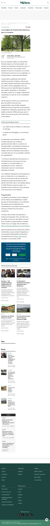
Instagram (20, 494)
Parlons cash (38, 8)
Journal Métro (12, 426)
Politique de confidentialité (7, 504)
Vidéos (3, 480)
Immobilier (30, 8)
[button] (1, 2)
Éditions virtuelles (38, 471)
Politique (3, 278)
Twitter (19, 492)
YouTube (20, 500)
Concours (4, 477)
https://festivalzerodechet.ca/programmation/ (15, 226)
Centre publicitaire (6, 494)
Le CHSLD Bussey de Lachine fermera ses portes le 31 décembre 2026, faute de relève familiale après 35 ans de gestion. (8, 323)
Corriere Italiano (37, 480)
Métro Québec (37, 477)
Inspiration (23, 8)
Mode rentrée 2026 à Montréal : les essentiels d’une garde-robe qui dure (8, 422)
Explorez (46, 8)
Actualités (4, 8)
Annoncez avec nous (6, 492)
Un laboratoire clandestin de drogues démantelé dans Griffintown (23, 283)
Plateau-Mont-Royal (20, 236)
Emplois (3, 471)
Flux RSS (20, 474)
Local (6, 23)
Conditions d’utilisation (7, 502)
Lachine (2, 313)
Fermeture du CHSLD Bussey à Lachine (7, 317)
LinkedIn (20, 503)
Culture (16, 8)
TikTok (19, 497)
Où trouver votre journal (39, 474)
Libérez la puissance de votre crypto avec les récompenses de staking (8, 445)
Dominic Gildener (10, 56)
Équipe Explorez (5, 450)
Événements (4, 474)
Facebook (20, 489)
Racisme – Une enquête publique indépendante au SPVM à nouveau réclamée (6, 284)
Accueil (2, 23)
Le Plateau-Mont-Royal (12, 23)
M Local (11, 8)
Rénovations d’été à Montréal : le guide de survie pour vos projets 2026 (8, 433)
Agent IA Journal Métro (5, 300)
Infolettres (20, 471)
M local (3, 349)
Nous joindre (4, 489)
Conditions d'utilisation (34, 523)
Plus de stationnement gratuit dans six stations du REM (23, 317)
